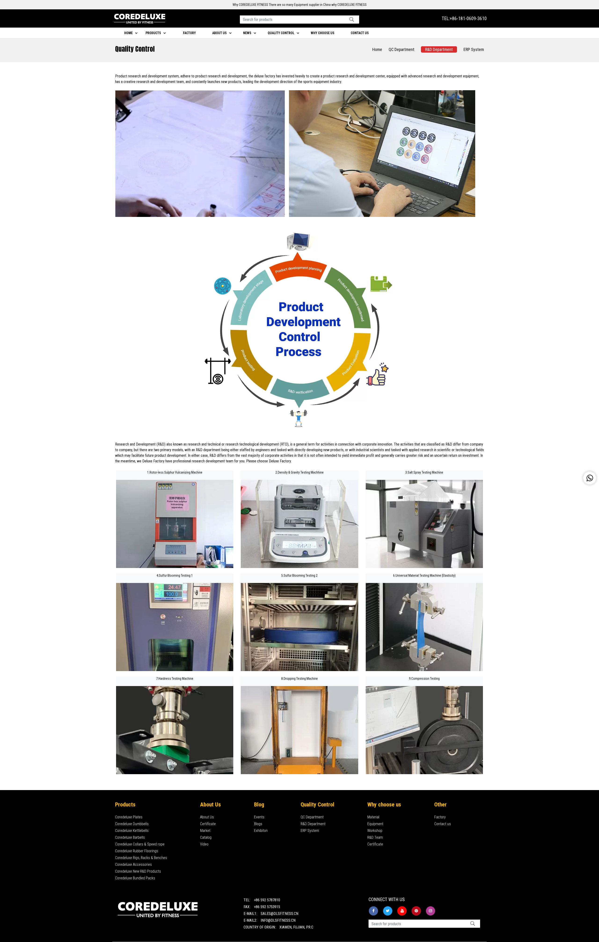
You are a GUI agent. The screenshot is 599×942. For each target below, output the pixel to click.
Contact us (442, 824)
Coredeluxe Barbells (130, 837)
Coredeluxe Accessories (133, 864)
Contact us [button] (360, 33)
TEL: (464, 18)
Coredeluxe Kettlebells (132, 830)
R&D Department (439, 49)
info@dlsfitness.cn (278, 920)
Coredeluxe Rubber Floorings (136, 851)
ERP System (474, 49)
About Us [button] (219, 33)
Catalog (206, 837)
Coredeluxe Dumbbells (132, 824)
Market (205, 830)
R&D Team (375, 837)
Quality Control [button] (281, 33)
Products (153, 33)
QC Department (401, 49)
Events (259, 817)
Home (128, 33)
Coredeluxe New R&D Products (138, 871)
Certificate (208, 824)
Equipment (375, 824)
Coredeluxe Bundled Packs (135, 878)
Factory (189, 33)
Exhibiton (261, 830)
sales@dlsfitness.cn (279, 913)
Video (204, 844)
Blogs (258, 824)
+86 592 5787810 (267, 900)
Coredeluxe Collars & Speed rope (139, 844)
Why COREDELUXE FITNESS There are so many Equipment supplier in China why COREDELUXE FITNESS (300, 5)
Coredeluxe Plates (128, 817)
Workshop (374, 830)
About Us (207, 817)
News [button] (247, 33)
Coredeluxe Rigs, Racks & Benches (141, 858)
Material (373, 817)
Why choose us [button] (322, 33)
